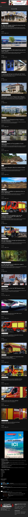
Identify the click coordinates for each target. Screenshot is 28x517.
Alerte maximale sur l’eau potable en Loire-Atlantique (12, 144)
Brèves (2, 311)
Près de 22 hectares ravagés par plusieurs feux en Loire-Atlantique (13, 241)
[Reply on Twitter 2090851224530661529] (3, 497)
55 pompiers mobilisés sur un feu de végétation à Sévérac (11, 379)
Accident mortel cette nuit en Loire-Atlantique (9, 400)
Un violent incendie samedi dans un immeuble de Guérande (12, 335)
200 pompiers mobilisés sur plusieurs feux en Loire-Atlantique (13, 192)
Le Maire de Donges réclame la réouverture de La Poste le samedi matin (13, 25)
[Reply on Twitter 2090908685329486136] (3, 489)
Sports (21, 508)
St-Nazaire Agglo (6, 23)
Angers (2, 474)
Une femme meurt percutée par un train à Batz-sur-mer (11, 313)
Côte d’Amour (3, 472)
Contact (16, 514)
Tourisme (6, 286)
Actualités (5, 189)
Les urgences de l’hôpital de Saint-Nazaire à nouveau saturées (12, 120)
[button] (0, 6)
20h (11, 491)
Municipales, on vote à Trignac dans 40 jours (13, 97)
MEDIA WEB (4, 491)
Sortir (4, 286)
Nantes (2, 473)
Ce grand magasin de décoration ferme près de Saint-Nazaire (13, 50)
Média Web (2, 470)
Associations (16, 508)
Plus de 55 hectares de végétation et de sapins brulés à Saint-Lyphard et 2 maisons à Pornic (12, 357)
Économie (5, 48)
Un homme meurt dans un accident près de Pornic (10, 422)
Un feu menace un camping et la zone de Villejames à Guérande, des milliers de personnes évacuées (11, 216)
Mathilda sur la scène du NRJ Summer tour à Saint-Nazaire (13, 288)
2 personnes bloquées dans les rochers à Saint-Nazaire (13, 168)
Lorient (2, 475)
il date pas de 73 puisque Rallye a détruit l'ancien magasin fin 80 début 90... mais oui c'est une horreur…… (13, 462)
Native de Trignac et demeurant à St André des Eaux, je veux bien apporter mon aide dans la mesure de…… (13, 467)
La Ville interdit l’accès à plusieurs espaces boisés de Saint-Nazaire (12, 264)
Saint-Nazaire (3, 471)
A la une (3, 23)
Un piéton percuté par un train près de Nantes (13, 74)
